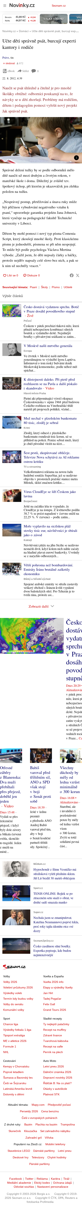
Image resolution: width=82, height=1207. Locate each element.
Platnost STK (51, 1094)
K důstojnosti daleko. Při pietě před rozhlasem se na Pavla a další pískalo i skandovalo (50, 383)
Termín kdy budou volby (18, 998)
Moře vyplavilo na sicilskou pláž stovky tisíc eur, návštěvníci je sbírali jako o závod (50, 530)
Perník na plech (53, 1052)
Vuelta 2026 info (53, 981)
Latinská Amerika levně (17, 1088)
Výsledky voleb (12, 993)
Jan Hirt (48, 993)
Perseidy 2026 (29, 1111)
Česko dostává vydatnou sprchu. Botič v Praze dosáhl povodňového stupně (51, 308)
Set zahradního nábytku (55, 1131)
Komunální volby (13, 1009)
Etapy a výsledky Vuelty (58, 987)
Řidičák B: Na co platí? (57, 1083)
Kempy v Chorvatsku (16, 1066)
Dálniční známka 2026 (57, 1072)
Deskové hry (20, 1157)
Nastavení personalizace (52, 1186)
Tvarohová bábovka (55, 1040)
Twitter (29, 1178)
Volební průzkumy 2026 (18, 987)
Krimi (27, 428)
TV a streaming (32, 466)
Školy (44, 287)
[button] (41, 140)
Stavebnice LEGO (19, 1150)
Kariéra (55, 1178)
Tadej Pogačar (52, 998)
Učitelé (68, 287)
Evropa (28, 351)
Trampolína (68, 1124)
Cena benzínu (50, 1111)
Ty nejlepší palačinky (56, 1024)
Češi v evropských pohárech (39, 1117)
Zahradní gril (33, 1137)
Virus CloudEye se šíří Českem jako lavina (50, 493)
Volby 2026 (10, 981)
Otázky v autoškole (55, 1088)
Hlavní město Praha (35, 393)
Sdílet (25, 71)
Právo (5, 57)
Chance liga (10, 1024)
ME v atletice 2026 (14, 1040)
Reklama (42, 1178)
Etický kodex (42, 1182)
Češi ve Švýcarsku (14, 1083)
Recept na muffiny (54, 1029)
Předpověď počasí (59, 1104)
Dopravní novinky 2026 (57, 1077)
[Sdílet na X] (78, 275)
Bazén (28, 1124)
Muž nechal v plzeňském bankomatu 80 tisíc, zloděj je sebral (50, 420)
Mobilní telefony (55, 1144)
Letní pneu (64, 1150)
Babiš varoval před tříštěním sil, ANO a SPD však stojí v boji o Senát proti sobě (40, 784)
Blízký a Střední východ (37, 579)
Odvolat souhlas (24, 1186)
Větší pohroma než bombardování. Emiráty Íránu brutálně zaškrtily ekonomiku (48, 569)
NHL (6, 1052)
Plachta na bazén (46, 1124)
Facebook (15, 1178)
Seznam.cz (59, 5)
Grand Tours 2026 (54, 1009)
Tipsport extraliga (14, 1035)
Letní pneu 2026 (53, 1066)
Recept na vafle (53, 1046)
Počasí (27, 320)
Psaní (33, 287)
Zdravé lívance (52, 1035)
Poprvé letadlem (13, 1072)
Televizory (38, 1157)
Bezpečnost (30, 501)
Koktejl (28, 540)
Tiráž (66, 1178)
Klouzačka (30, 1131)
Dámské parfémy (44, 1150)
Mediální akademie (19, 1182)
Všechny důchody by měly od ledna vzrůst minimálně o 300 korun (70, 779)
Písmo (56, 287)
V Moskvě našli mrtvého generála (48, 345)
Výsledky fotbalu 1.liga (17, 1029)
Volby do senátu (13, 1004)
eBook (11, 71)
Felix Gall (49, 1004)
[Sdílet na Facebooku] (72, 275)
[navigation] (5, 5)
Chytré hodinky (56, 1157)
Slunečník (15, 1131)
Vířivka (49, 1137)
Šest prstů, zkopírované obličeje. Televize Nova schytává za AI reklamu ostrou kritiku (51, 457)
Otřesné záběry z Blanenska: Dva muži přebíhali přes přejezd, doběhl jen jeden (10, 784)
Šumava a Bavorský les (18, 1077)
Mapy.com (38, 1104)
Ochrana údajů (62, 1182)
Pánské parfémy (39, 1164)
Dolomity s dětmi (13, 1094)
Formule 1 (9, 1046)
